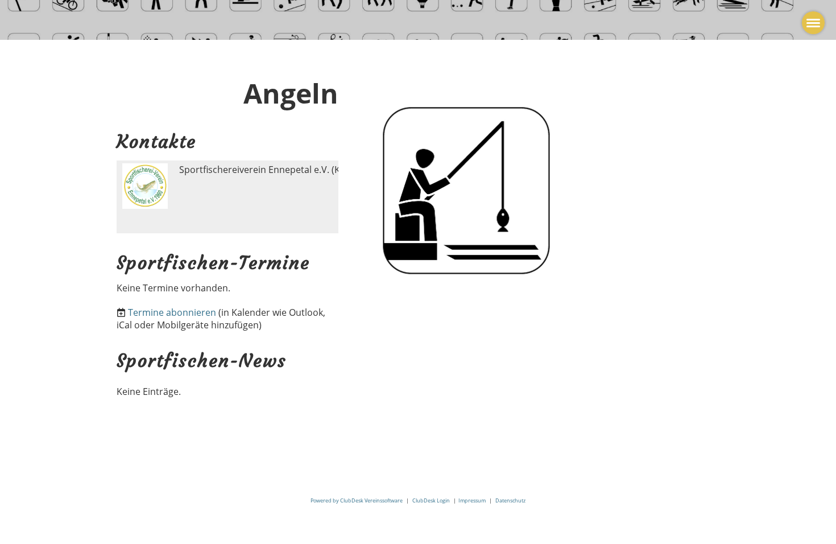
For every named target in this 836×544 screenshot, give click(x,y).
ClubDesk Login (431, 500)
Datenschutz (510, 500)
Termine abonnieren (172, 312)
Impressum (472, 500)
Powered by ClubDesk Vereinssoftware (357, 500)
